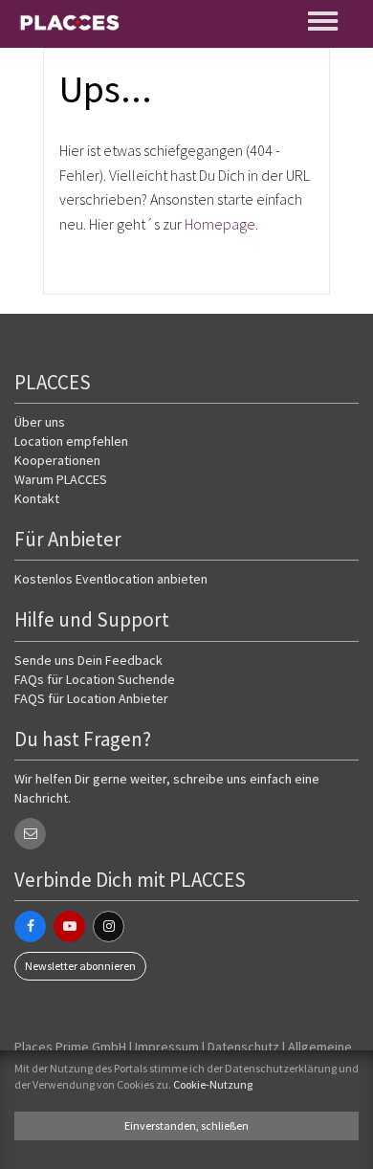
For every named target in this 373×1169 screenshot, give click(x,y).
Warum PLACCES (60, 479)
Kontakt (36, 498)
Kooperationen (57, 460)
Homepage (220, 223)
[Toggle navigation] (324, 21)
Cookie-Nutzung (212, 1084)
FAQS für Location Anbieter (91, 698)
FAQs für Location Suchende (94, 679)
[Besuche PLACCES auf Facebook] (30, 926)
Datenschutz (243, 1046)
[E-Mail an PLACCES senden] (30, 833)
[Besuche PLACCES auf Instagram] (108, 926)
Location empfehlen (71, 441)
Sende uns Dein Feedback (88, 660)
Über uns (39, 421)
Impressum (167, 1046)
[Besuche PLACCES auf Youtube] (69, 926)
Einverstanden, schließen (186, 1125)
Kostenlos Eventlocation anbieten (111, 578)
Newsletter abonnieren (80, 966)
